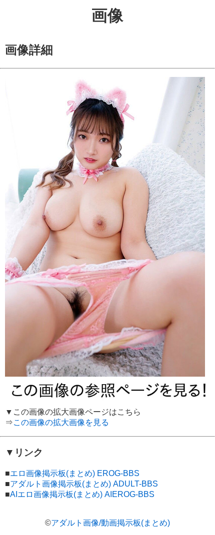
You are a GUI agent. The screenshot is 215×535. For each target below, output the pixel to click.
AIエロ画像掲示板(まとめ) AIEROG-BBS (82, 494)
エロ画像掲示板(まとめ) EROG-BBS (75, 473)
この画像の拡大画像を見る (61, 422)
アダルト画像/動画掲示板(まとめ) (110, 523)
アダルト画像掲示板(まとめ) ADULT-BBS (84, 484)
